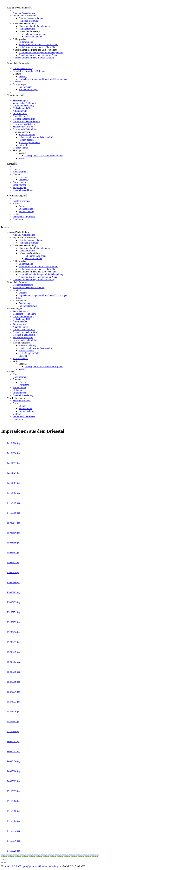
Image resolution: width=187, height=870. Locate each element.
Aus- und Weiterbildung (24, 13)
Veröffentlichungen (22, 201)
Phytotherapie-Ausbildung (31, 18)
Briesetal (23, 145)
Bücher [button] (16, 203)
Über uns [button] (17, 174)
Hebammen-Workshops (35, 34)
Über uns (23, 177)
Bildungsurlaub (26, 42)
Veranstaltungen (20, 100)
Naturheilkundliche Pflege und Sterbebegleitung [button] (35, 50)
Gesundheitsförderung (23, 68)
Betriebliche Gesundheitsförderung (29, 71)
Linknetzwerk (19, 185)
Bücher (22, 206)
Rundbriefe (18, 219)
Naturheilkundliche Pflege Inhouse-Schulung (33, 57)
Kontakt (16, 169)
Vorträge (23, 158)
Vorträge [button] (17, 150)
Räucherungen (25, 87)
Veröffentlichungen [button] (16, 195)
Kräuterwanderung (27, 134)
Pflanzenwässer (20, 113)
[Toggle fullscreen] (5, 859)
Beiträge (17, 214)
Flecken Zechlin (26, 140)
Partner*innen (19, 182)
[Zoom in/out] (7, 859)
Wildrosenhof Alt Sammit (24, 103)
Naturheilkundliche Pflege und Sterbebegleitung (41, 52)
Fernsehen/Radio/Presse (24, 216)
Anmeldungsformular (28, 21)
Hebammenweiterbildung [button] (24, 23)
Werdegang (24, 179)
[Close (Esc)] (2, 859)
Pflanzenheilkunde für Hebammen (34, 26)
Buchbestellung (26, 209)
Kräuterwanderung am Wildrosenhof (35, 137)
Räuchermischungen (28, 89)
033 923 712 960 (13, 866)
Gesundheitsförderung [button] (17, 63)
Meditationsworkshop (23, 126)
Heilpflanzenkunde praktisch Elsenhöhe (37, 47)
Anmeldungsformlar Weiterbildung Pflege (38, 55)
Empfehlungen (19, 187)
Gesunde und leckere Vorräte (26, 121)
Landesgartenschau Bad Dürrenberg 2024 (44, 155)
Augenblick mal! (20, 116)
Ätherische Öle (20, 111)
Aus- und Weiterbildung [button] (18, 7)
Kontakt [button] (10, 164)
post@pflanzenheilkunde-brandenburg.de (42, 866)
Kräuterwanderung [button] (21, 342)
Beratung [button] (17, 73)
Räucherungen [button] (19, 84)
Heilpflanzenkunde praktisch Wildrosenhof (38, 44)
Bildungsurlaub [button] (20, 39)
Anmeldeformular (27, 28)
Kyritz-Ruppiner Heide (29, 142)
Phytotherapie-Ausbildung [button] (25, 15)
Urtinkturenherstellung (23, 105)
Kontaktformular (20, 171)
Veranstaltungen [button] (14, 308)
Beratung (23, 76)
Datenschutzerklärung (23, 190)
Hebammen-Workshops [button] (29, 31)
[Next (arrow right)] (5, 862)
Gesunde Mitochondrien (24, 119)
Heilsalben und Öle (33, 36)
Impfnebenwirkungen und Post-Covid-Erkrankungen (43, 79)
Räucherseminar (20, 147)
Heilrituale (17, 81)
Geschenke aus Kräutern (24, 124)
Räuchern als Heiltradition (25, 129)
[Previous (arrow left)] (2, 862)
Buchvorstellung (26, 211)
